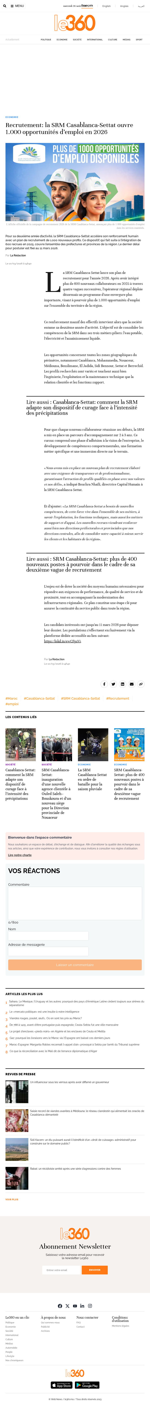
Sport (139, 40)
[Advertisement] (75, 79)
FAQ (78, 1322)
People (8, 1352)
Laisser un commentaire (75, 965)
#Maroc (11, 698)
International (95, 40)
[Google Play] (87, 1384)
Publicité (45, 1327)
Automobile (11, 1348)
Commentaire (18, 884)
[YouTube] (75, 1305)
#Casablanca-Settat (39, 698)
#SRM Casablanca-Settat (80, 698)
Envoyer (94, 1270)
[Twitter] (67, 1305)
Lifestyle (9, 1356)
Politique (46, 40)
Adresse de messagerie (26, 945)
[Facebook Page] (60, 1305)
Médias (126, 40)
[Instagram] (90, 1305)
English (106, 6)
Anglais (124, 6)
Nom (12, 929)
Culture (112, 40)
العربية (141, 6)
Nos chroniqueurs (14, 1360)
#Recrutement (117, 698)
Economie (62, 40)
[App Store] (62, 1384)
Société (77, 40)
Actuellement (12, 39)
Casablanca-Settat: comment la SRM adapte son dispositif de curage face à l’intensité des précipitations (82, 407)
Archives (45, 1331)
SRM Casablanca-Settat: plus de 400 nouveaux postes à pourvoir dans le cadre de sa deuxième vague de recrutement (81, 564)
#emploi (11, 704)
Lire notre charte (20, 855)
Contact (80, 1327)
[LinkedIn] (82, 1305)
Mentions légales (120, 1326)
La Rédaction (18, 255)
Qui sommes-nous (50, 1322)
